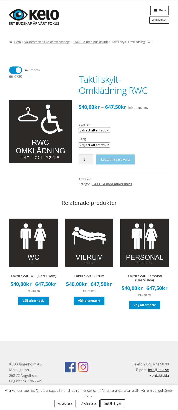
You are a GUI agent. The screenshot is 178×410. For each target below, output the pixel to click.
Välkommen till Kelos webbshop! (47, 42)
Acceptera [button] (65, 403)
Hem (17, 42)
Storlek (84, 124)
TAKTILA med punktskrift (90, 42)
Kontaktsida (159, 375)
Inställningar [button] (112, 403)
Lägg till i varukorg (115, 159)
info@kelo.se (158, 369)
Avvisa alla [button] (88, 403)
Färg (82, 139)
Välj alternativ (33, 301)
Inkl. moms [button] (32, 70)
